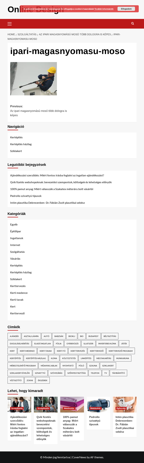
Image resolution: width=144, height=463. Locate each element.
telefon (95, 373)
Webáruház (69, 408)
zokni (30, 380)
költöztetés (69, 358)
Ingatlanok (16, 238)
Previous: (38, 111)
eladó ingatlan (42, 343)
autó (46, 336)
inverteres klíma (107, 343)
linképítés (86, 358)
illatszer (88, 343)
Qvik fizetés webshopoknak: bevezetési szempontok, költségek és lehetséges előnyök (61, 182)
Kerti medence (19, 292)
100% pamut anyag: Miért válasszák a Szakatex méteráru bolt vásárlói (51, 189)
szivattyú (40, 373)
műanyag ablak (49, 365)
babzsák (58, 336)
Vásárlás (15, 258)
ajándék (14, 336)
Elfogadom (126, 8)
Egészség (121, 408)
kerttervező (97, 351)
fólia (58, 343)
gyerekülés (72, 343)
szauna (93, 365)
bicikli (71, 336)
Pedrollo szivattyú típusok (25, 195)
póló (81, 365)
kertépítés (15, 358)
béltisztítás (110, 336)
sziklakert (108, 365)
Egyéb (14, 224)
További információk (103, 9)
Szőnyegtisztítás (76, 373)
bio (81, 336)
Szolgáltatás (17, 251)
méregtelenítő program (23, 365)
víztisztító (16, 380)
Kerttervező (17, 313)
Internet (15, 244)
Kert (12, 306)
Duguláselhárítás (19, 343)
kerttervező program (121, 351)
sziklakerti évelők (20, 373)
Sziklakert (16, 151)
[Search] (132, 23)
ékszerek (42, 380)
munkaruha (122, 358)
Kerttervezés (18, 286)
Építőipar (15, 231)
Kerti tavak (16, 299)
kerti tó (61, 351)
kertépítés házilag (36, 358)
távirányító (118, 373)
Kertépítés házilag (21, 144)
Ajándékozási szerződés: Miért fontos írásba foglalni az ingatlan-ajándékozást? (57, 175)
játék (124, 343)
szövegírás (56, 373)
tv (105, 373)
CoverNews (79, 457)
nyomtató (68, 365)
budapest (94, 336)
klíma (54, 358)
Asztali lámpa (31, 336)
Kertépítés (16, 137)
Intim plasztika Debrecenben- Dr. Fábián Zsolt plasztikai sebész (47, 202)
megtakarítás (103, 358)
